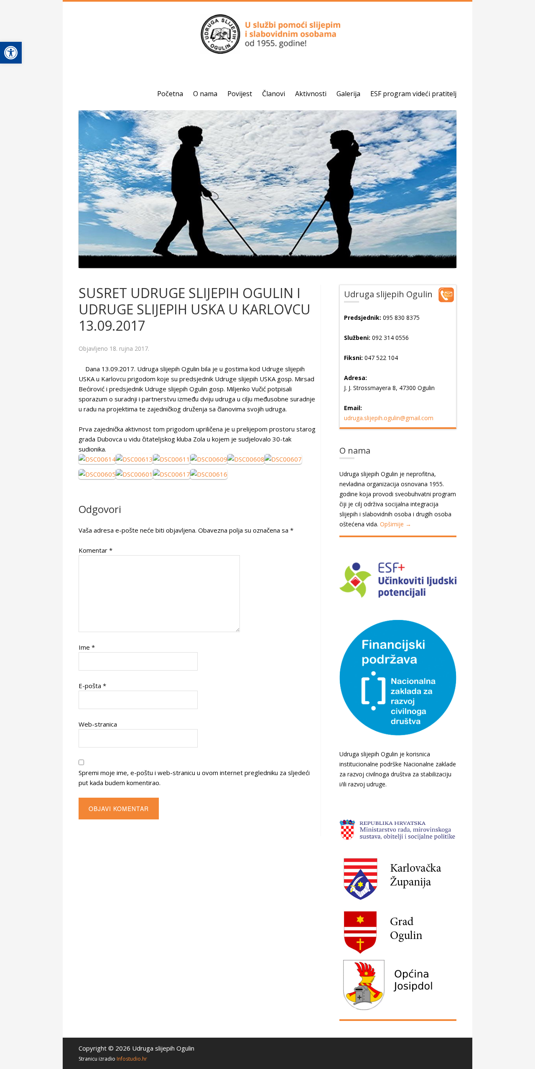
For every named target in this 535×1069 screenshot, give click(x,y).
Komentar (95, 550)
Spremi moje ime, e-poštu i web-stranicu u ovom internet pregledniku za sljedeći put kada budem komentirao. (194, 777)
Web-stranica (98, 724)
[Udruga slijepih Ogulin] (267, 50)
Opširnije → (395, 524)
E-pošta (92, 685)
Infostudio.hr (132, 1058)
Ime (87, 647)
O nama (205, 93)
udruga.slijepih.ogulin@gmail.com (388, 418)
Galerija (348, 93)
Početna (170, 93)
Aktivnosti (310, 93)
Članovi (273, 93)
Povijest (239, 93)
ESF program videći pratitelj (413, 93)
